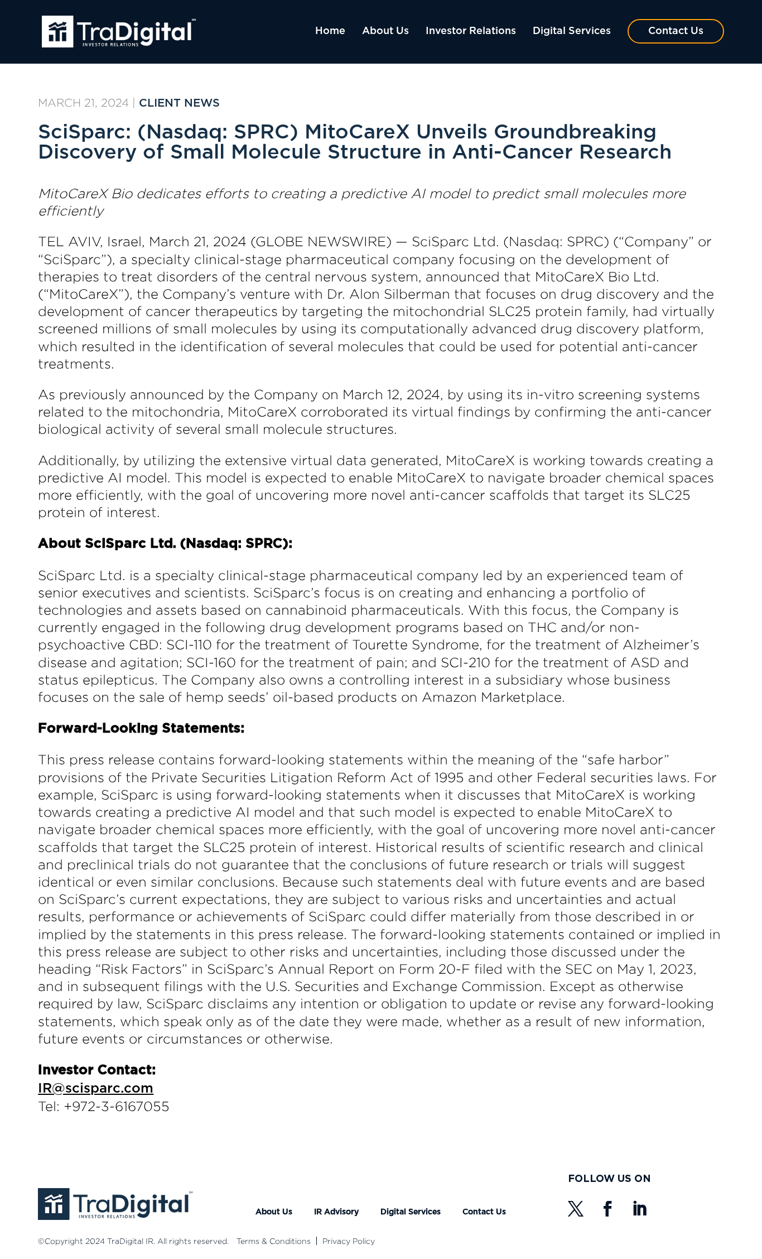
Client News (179, 103)
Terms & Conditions (274, 1241)
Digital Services (572, 31)
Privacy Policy (348, 1241)
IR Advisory (336, 1212)
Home (330, 31)
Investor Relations (471, 31)
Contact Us (675, 31)
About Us (385, 31)
